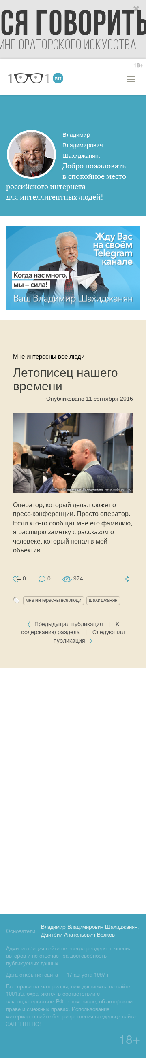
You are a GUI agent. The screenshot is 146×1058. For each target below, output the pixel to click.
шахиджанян (103, 600)
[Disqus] (73, 789)
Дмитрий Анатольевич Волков (78, 935)
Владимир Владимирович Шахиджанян (89, 927)
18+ (138, 65)
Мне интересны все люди (48, 356)
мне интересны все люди (54, 600)
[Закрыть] (136, 9)
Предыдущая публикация (69, 624)
